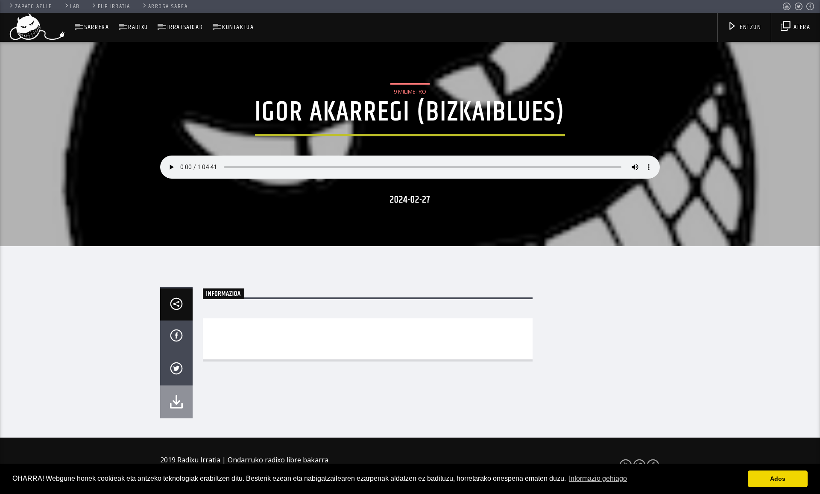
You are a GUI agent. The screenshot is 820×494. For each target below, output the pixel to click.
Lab (74, 6)
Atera (801, 27)
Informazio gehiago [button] (598, 478)
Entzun (749, 27)
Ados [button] (777, 478)
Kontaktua (238, 27)
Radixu (138, 27)
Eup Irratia (114, 6)
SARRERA (96, 27)
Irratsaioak (185, 27)
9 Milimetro (410, 91)
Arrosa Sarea (167, 6)
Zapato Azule (33, 6)
